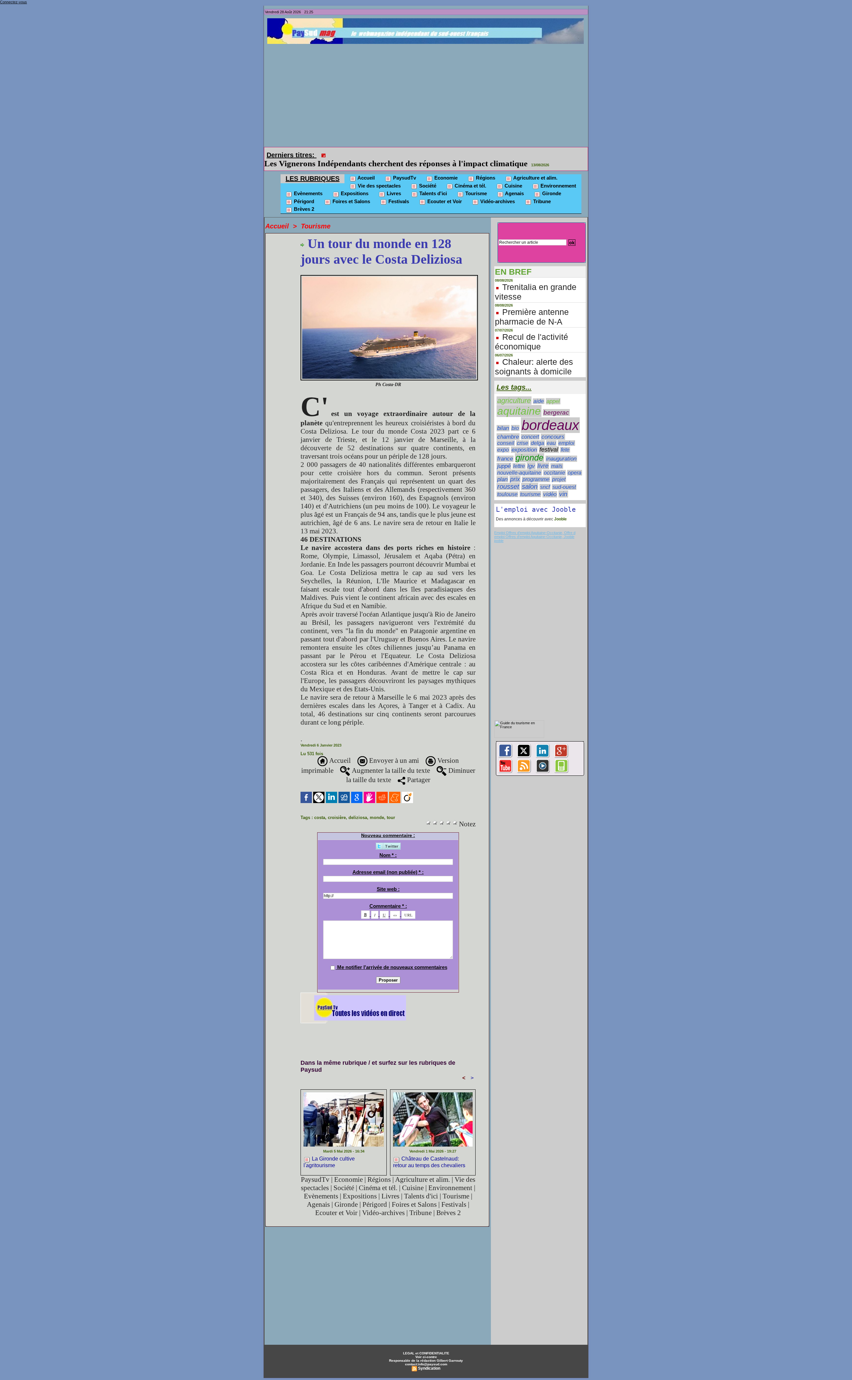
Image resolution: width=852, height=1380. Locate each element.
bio (515, 419)
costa (319, 808)
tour (391, 808)
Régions (485, 168)
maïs (556, 457)
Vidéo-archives (497, 192)
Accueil (365, 168)
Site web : (388, 880)
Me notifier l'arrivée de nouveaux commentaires (392, 958)
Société (427, 176)
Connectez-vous (13, 2)
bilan (503, 419)
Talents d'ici (432, 184)
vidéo (549, 485)
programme (536, 470)
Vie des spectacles (378, 176)
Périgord (303, 192)
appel (553, 392)
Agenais (514, 184)
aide (538, 392)
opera (574, 463)
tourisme (530, 485)
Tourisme (475, 184)
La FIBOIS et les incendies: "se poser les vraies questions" (432, 154)
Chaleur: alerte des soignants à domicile (534, 357)
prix (515, 470)
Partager (417, 770)
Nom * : (388, 846)
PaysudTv (404, 168)
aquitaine (519, 402)
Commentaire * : (388, 896)
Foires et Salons (350, 192)
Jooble (560, 509)
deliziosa (357, 808)
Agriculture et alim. (534, 168)
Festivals (398, 192)
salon (529, 477)
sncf (545, 478)
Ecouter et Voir (444, 192)
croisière (337, 808)
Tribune (541, 192)
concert (530, 427)
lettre (519, 457)
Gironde (551, 184)
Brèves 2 (303, 200)
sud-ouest (564, 478)
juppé (504, 457)
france (505, 449)
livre (542, 456)
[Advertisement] (427, 93)
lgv (531, 456)
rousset (508, 477)
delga (537, 434)
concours (552, 427)
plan (502, 470)
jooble (499, 531)
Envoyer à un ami (393, 751)
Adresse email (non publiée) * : (388, 863)
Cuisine (512, 176)
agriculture (514, 391)
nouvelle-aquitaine (519, 463)
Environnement (557, 176)
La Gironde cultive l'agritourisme (329, 1153)
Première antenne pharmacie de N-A (532, 307)
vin (563, 484)
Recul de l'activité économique (531, 332)
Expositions (353, 184)
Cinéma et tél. (469, 176)
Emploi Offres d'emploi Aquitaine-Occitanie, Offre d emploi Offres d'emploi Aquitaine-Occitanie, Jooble (534, 525)
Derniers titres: (292, 155)
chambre (508, 427)
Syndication (429, 1359)
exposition (524, 440)
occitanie (554, 463)
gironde (529, 448)
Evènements (307, 184)
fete (565, 440)
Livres (393, 184)
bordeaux (550, 416)
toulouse (507, 485)
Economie (445, 168)
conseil (505, 434)
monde (377, 808)
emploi (566, 434)
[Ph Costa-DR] (389, 268)
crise (522, 434)
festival (548, 440)
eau (551, 434)
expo (503, 440)
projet (558, 470)
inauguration (561, 449)
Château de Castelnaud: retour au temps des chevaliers (429, 1153)
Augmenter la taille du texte (390, 761)
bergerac (556, 403)
